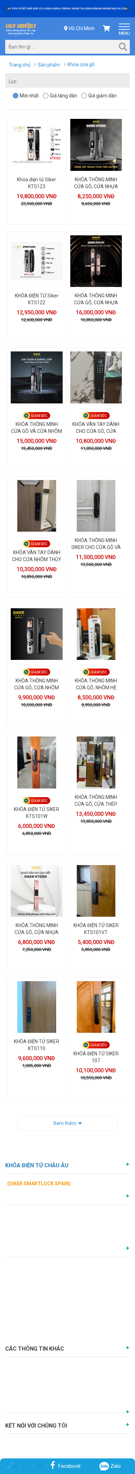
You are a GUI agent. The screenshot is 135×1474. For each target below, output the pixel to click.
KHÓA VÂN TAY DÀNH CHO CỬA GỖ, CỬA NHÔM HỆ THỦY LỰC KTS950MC (95, 428)
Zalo (115, 1466)
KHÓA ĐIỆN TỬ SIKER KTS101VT (96, 929)
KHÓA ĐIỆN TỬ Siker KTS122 (36, 299)
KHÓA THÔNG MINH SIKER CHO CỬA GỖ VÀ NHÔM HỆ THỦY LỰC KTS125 (96, 544)
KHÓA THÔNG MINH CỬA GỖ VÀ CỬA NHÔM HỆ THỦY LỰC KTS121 (36, 428)
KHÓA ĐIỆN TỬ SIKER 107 (96, 1057)
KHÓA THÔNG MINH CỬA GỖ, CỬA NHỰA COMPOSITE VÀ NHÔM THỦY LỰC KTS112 (96, 183)
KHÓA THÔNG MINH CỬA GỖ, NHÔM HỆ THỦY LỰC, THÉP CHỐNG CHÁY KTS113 (96, 684)
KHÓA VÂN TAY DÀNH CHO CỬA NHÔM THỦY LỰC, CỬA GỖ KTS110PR (36, 556)
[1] (67, 8)
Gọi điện (27, 1466)
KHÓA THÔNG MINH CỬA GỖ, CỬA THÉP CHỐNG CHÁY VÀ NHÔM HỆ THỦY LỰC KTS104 (96, 801)
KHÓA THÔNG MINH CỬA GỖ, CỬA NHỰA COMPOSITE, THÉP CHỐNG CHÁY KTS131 (96, 299)
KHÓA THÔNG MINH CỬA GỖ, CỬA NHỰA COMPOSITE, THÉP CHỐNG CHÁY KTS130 (37, 929)
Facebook (69, 1466)
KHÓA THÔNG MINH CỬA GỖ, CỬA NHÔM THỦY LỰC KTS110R (36, 684)
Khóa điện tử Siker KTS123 (36, 183)
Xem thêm (64, 1123)
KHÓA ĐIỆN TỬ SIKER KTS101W (36, 812)
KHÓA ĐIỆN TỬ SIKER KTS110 (36, 1045)
